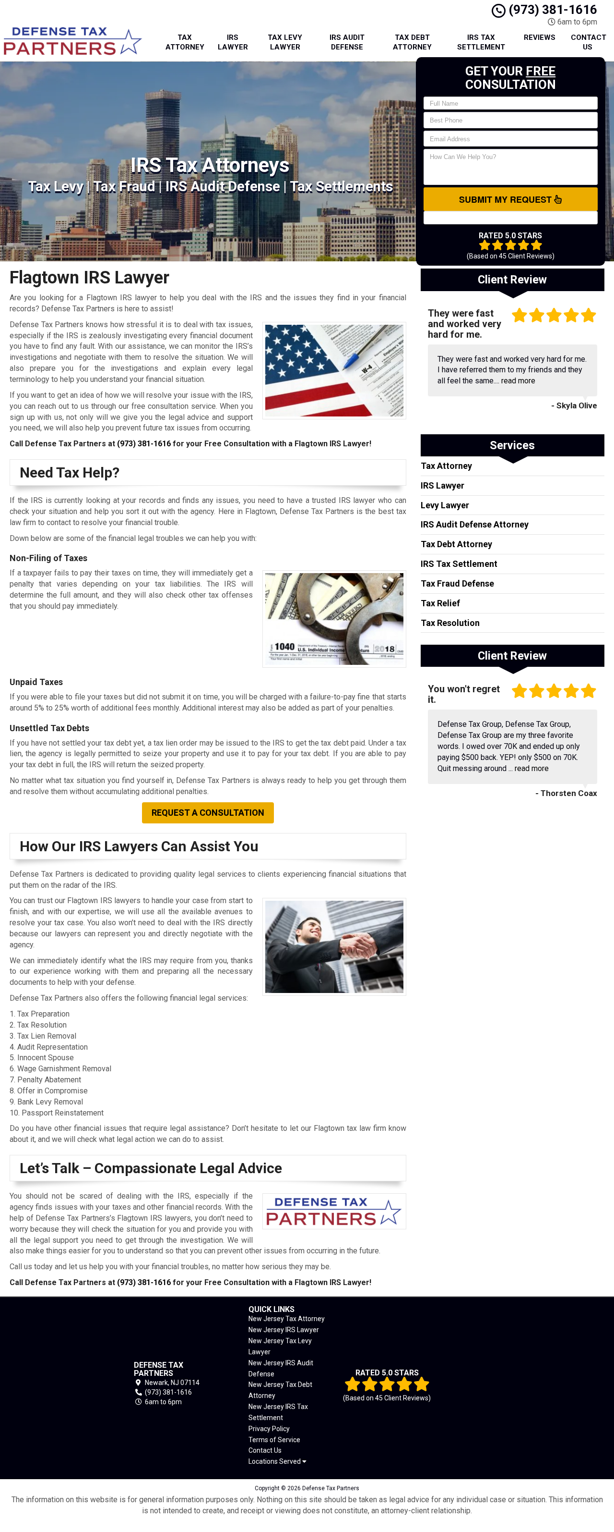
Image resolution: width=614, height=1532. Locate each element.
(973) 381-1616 (551, 9)
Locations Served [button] (275, 1461)
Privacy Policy (269, 1429)
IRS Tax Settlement (481, 42)
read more (518, 380)
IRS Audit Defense (347, 42)
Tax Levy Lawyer (285, 42)
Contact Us (588, 42)
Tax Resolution (450, 623)
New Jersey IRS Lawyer (283, 1330)
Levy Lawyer (445, 505)
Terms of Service (274, 1440)
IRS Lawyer (233, 42)
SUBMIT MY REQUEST (506, 199)
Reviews (539, 37)
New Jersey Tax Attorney (286, 1319)
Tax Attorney (184, 42)
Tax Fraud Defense (457, 583)
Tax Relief (440, 603)
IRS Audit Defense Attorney (475, 524)
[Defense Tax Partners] (57, 1384)
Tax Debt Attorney (412, 42)
